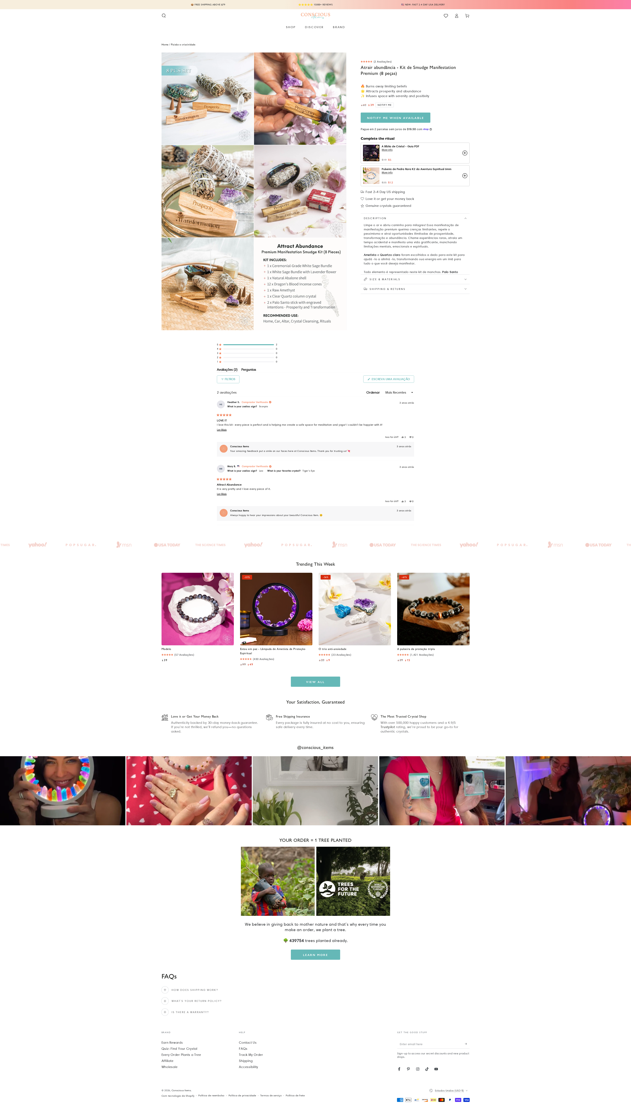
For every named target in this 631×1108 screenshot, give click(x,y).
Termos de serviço (271, 1095)
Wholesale (170, 1067)
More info (387, 149)
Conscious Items (181, 1090)
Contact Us (248, 1042)
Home (165, 44)
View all (315, 682)
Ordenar (373, 392)
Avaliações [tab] (227, 370)
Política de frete (295, 1095)
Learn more (315, 955)
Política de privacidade (242, 1095)
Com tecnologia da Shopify (178, 1095)
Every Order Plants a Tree (181, 1055)
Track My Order (251, 1055)
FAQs (243, 1049)
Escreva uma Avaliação (392, 380)
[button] (163, 15)
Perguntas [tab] (248, 370)
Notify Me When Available (395, 118)
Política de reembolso (211, 1095)
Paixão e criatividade (183, 44)
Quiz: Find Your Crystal (179, 1049)
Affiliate (168, 1061)
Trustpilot (388, 727)
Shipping (246, 1061)
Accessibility (248, 1067)
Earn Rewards (172, 1042)
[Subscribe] (467, 1043)
